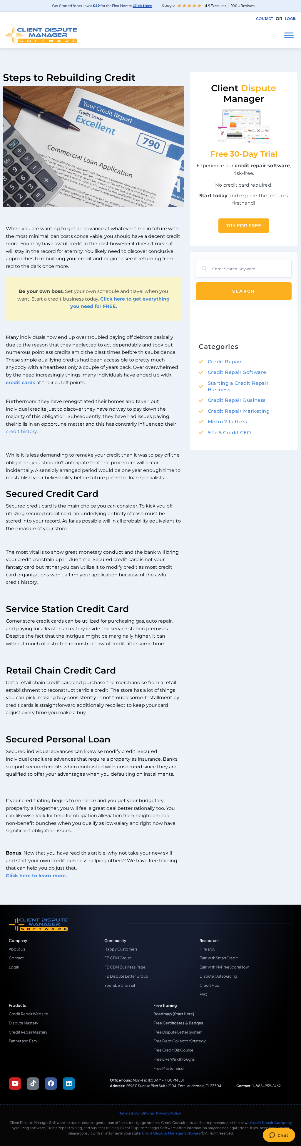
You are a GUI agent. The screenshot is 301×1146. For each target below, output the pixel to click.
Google (168, 5)
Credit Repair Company (271, 1122)
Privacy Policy (169, 1113)
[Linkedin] (69, 1083)
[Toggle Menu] (289, 35)
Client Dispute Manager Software (171, 1133)
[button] (279, 18)
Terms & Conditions (136, 1113)
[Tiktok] (33, 1083)
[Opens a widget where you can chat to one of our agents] (278, 1135)
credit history (21, 431)
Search (243, 291)
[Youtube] (15, 1083)
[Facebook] (51, 1083)
